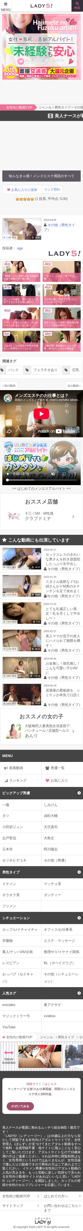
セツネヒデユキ (14, 860)
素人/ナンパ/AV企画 (17, 952)
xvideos (50, 1016)
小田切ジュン (12, 827)
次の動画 (73, 385)
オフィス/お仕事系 (58, 929)
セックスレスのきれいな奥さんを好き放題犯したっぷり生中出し (63, 559)
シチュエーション (16, 918)
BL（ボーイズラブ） (60, 963)
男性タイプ (11, 872)
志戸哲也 (9, 838)
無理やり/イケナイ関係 (61, 952)
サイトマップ (12, 1206)
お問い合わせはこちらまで (61, 1208)
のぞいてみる (20, 1106)
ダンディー (52, 895)
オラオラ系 (11, 895)
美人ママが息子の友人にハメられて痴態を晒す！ (63, 640)
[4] (28, 199)
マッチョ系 (52, 884)
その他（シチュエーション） (61, 977)
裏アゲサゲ (52, 1005)
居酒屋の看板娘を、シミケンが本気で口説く (63, 692)
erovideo (8, 1005)
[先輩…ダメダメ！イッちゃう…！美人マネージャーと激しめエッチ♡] (39, 1056)
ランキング (18, 780)
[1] (17, 199)
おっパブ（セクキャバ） (17, 977)
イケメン (9, 884)
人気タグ (9, 993)
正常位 (69, 370)
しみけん (51, 805)
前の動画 (9, 385)
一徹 (5, 805)
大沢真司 (51, 827)
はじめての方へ (56, 1196)
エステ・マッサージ (59, 941)
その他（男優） (56, 860)
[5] (32, 199)
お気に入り (59, 780)
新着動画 (16, 768)
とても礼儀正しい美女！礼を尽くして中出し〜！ (63, 613)
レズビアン (11, 963)
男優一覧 (58, 768)
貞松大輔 (51, 816)
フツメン (9, 906)
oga (20, 248)
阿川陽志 (51, 849)
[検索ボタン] (77, 6)
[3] (25, 199)
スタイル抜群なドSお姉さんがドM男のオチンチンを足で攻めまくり (63, 589)
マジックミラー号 (16, 1016)
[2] (21, 199)
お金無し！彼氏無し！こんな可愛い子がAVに (63, 668)
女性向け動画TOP (16, 1196)
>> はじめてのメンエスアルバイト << (41, 488)
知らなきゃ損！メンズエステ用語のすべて (41, 176)
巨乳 (45, 370)
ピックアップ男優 (16, 793)
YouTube (8, 1027)
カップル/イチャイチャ (20, 929)
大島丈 (49, 838)
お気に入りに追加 (24, 190)
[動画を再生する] (22, 229)
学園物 (7, 941)
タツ (5, 816)
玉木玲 (7, 849)
